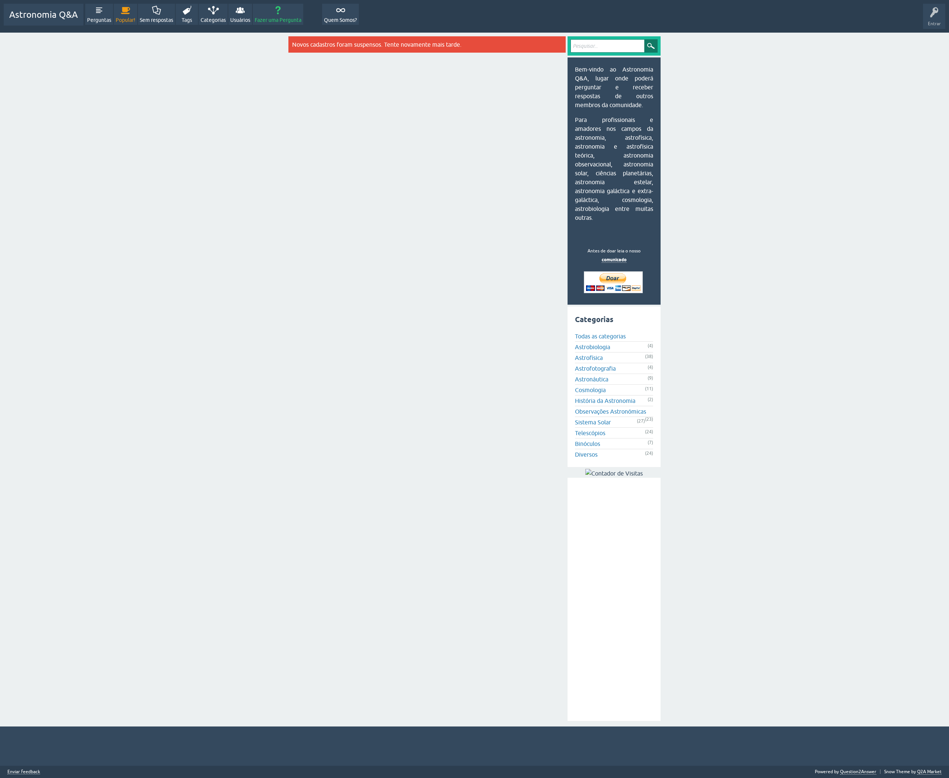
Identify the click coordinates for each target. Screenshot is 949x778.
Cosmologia (590, 390)
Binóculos (587, 443)
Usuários (240, 20)
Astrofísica (589, 357)
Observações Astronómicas (610, 411)
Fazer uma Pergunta (278, 20)
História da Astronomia (605, 400)
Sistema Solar (593, 422)
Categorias (213, 20)
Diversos (586, 454)
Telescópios (590, 433)
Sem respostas (156, 20)
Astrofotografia (595, 368)
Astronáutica (591, 379)
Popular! (125, 20)
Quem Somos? (340, 20)
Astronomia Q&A (43, 15)
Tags (187, 20)
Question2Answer (858, 771)
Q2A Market (929, 771)
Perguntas (99, 20)
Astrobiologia (592, 347)
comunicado (614, 259)
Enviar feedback (23, 771)
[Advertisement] (614, 599)
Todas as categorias (600, 336)
